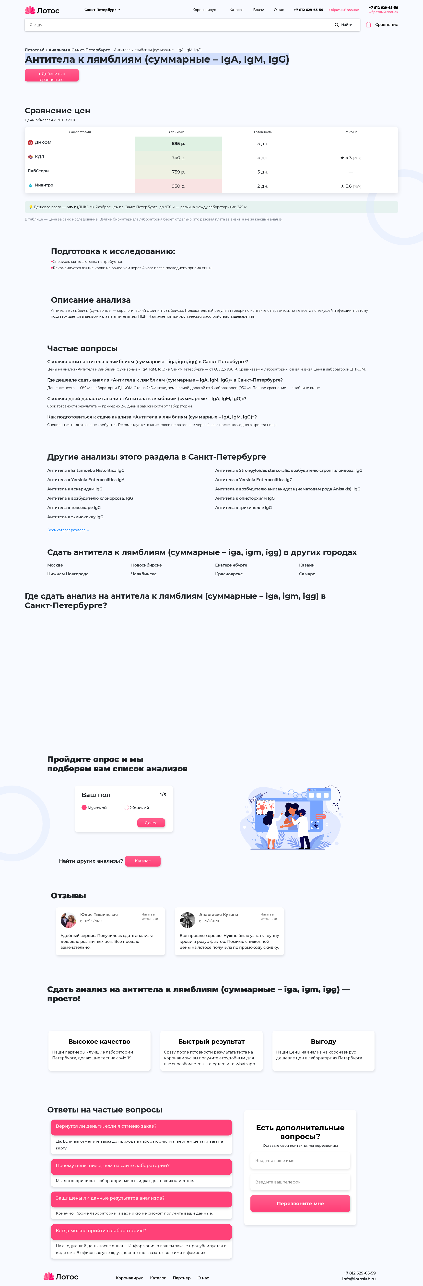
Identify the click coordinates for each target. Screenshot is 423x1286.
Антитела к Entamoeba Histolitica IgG (85, 470)
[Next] (365, 932)
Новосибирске (146, 565)
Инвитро (44, 185)
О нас (279, 10)
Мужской (97, 808)
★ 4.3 (350, 158)
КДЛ (39, 156)
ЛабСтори (38, 171)
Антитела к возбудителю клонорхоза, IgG (90, 498)
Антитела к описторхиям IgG (245, 498)
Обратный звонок (344, 10)
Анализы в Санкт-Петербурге (79, 50)
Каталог (236, 10)
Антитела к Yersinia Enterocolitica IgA (86, 479)
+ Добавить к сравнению (51, 76)
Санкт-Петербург (100, 10)
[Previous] (57, 932)
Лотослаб (35, 50)
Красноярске (229, 574)
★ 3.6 (351, 186)
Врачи (258, 10)
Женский (139, 808)
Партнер (182, 1278)
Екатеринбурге (231, 565)
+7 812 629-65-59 (308, 10)
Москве (55, 565)
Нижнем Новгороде (68, 574)
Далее (151, 823)
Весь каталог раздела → (68, 530)
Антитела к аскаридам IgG (74, 489)
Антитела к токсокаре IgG (74, 507)
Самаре (307, 574)
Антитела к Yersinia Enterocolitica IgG (254, 479)
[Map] (211, 675)
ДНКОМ (43, 142)
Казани (307, 565)
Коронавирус (204, 10)
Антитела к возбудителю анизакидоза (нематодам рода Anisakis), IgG (287, 489)
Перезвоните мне (300, 1203)
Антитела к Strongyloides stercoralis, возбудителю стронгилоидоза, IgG (288, 470)
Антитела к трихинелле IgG (243, 507)
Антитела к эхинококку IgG (75, 517)
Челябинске (144, 574)
